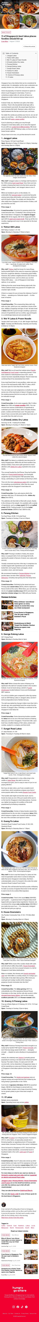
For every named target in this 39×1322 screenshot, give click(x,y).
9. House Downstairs (12, 73)
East (15, 1226)
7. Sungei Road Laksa (13, 68)
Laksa (28, 1226)
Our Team (10, 1313)
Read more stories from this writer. (12, 1218)
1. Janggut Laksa (11, 55)
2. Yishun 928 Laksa (12, 58)
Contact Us (17, 1313)
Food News (5, 1235)
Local (33, 1226)
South (27, 1228)
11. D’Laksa (9, 77)
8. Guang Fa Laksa (12, 71)
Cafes (3, 1226)
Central (9, 1226)
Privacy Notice (24, 1313)
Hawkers (21, 1226)
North (12, 1228)
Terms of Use (33, 1313)
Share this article (30, 46)
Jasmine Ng (4, 1246)
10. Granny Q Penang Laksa (15, 75)
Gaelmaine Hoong (6, 1260)
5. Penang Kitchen (11, 64)
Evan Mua (4, 41)
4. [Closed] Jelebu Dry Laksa (15, 62)
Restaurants (19, 1228)
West (32, 1228)
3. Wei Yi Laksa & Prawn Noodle (16, 60)
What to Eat (6, 32)
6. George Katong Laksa (13, 66)
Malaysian (4, 1228)
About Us (5, 1313)
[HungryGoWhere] (6, 3)
